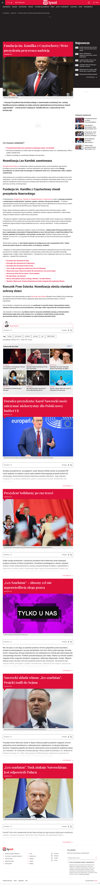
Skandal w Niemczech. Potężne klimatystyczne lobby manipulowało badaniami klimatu (35, 281)
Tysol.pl (95, 880)
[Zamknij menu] (2, 2)
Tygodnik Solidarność (42, 7)
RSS (27, 880)
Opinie (80, 7)
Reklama (31, 863)
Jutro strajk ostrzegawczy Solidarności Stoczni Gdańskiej (26, 268)
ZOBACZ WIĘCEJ (51, 336)
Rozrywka (73, 7)
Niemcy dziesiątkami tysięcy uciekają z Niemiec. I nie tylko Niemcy (28, 279)
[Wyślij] (96, 857)
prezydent (35, 336)
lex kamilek (27, 336)
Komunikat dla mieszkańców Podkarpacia (20, 263)
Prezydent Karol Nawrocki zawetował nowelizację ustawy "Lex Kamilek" (30, 148)
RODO (15, 880)
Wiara (52, 7)
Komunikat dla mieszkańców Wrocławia (19, 266)
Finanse (30, 7)
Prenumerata (88, 7)
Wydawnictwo (33, 856)
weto (42, 336)
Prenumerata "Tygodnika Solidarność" (13, 856)
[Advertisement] (50, 28)
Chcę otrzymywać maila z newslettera (82, 862)
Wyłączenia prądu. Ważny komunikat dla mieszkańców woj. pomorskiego (31, 271)
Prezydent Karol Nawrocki (11, 166)
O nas (31, 853)
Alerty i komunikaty (62, 7)
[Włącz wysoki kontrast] (11, 2)
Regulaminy (21, 880)
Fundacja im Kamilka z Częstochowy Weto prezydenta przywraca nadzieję (33, 13)
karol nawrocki (18, 336)
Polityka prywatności (7, 880)
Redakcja (32, 858)
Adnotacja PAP (8, 863)
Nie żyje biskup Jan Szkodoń (16, 276)
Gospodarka (23, 7)
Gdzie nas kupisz (9, 858)
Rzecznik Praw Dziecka (38, 296)
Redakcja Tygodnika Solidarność (12, 853)
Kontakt (31, 861)
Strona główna (6, 13)
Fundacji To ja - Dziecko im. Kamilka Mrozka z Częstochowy (32, 199)
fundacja (10, 336)
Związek (14, 7)
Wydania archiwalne (9, 861)
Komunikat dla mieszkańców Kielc (17, 261)
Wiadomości (6, 7)
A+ (9, 2)
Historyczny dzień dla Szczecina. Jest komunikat (22, 273)
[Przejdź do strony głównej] (48, 2)
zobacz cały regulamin (84, 874)
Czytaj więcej (90, 77)
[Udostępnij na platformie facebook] (68, 330)
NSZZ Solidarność (20, 2)
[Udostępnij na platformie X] (71, 330)
